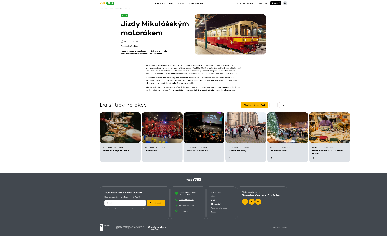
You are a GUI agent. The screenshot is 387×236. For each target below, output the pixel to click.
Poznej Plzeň (216, 192)
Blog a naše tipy (217, 204)
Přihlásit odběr (156, 203)
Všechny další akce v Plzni (254, 105)
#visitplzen (261, 194)
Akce (213, 196)
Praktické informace (219, 208)
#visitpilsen (274, 194)
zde (233, 90)
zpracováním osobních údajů (135, 209)
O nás (213, 212)
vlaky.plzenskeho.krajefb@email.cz (217, 87)
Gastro (214, 200)
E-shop (275, 3)
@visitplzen (248, 194)
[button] (266, 3)
